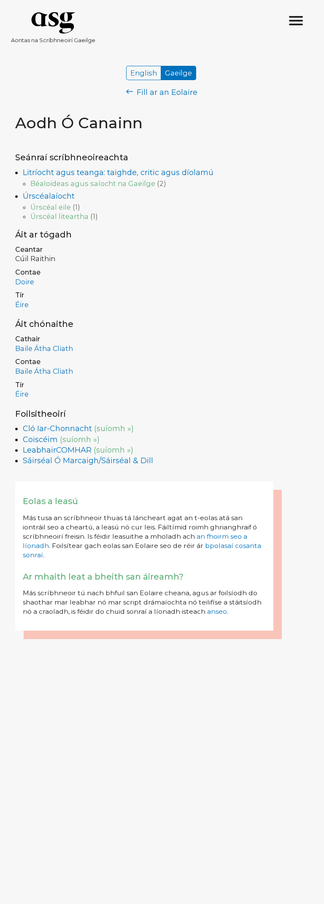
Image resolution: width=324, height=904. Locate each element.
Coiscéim (40, 439)
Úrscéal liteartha (59, 216)
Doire (24, 282)
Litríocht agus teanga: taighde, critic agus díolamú (118, 172)
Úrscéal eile (50, 207)
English (143, 73)
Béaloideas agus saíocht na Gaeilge (92, 183)
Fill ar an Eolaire (166, 92)
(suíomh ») (114, 428)
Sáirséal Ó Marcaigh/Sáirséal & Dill (88, 460)
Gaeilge (178, 73)
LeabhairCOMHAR (57, 450)
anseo (217, 611)
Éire (22, 304)
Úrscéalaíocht (49, 196)
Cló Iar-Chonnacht (57, 428)
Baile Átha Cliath (44, 348)
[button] (296, 21)
